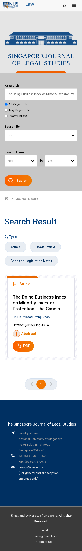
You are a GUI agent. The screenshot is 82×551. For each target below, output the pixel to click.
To (41, 160)
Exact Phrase (18, 116)
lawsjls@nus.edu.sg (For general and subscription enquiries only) (39, 472)
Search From (14, 152)
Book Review (45, 247)
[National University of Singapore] (10, 5)
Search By (12, 126)
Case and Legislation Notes (31, 261)
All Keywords (18, 104)
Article (15, 247)
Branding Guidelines (44, 536)
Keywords (12, 85)
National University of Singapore (35, 515)
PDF (26, 346)
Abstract (28, 334)
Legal (44, 530)
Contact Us (44, 542)
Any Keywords (19, 110)
